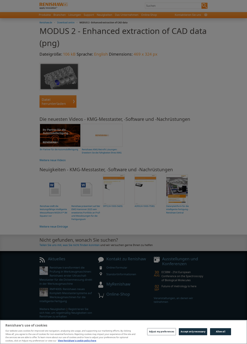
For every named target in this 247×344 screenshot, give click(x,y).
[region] (123, 332)
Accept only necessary (193, 331)
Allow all (220, 331)
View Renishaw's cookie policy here (77, 340)
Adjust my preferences (161, 331)
